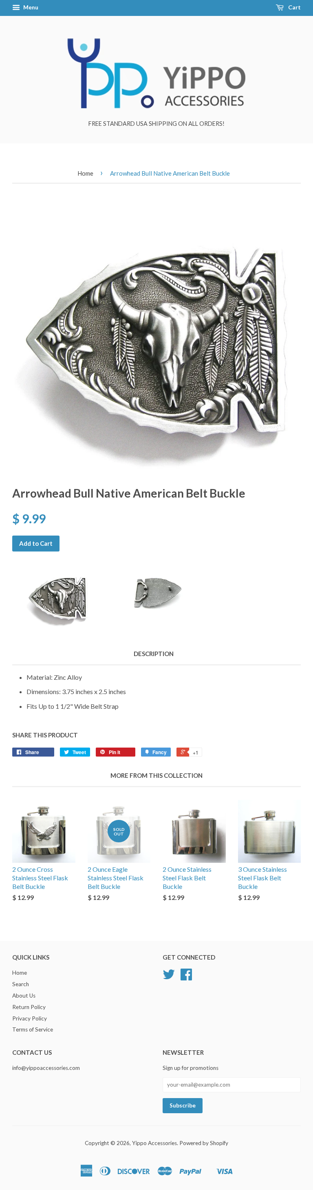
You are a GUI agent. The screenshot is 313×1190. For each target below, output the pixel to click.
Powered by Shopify (203, 1143)
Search (20, 984)
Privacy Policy (29, 1018)
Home (85, 173)
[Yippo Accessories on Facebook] (186, 977)
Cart (294, 7)
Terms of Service (32, 1029)
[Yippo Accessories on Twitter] (169, 977)
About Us (23, 995)
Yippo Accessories (154, 1143)
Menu (30, 7)
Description (154, 653)
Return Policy (29, 1007)
